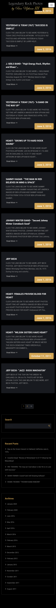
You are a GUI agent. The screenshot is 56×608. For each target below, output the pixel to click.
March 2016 (11, 534)
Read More (11, 46)
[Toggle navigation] (51, 5)
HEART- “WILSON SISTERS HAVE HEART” (26, 332)
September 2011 (13, 583)
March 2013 (11, 546)
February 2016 (12, 540)
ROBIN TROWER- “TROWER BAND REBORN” (23, 482)
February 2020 (12, 510)
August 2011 (11, 589)
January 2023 (12, 504)
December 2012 (13, 553)
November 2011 (13, 571)
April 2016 (10, 528)
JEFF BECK (11, 259)
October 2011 (12, 577)
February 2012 (12, 559)
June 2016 (11, 516)
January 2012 (12, 565)
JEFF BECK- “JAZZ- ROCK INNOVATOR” (26, 370)
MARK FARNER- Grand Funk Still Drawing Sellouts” (26, 476)
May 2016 (10, 522)
